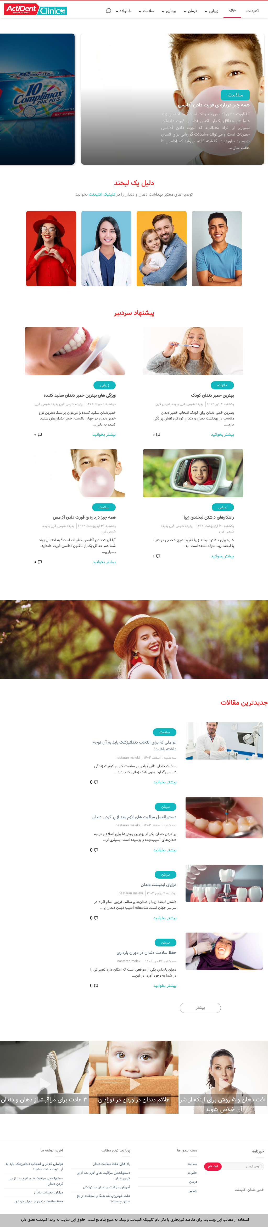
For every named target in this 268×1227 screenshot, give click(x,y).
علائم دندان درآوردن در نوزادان (134, 1100)
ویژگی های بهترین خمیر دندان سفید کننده (80, 395)
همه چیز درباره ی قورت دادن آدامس (84, 517)
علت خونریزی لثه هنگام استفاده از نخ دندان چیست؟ (103, 1198)
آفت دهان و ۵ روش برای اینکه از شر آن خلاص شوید (223, 1104)
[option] (103, 100)
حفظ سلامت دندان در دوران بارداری (146, 952)
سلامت (165, 87)
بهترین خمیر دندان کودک (212, 395)
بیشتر (200, 1008)
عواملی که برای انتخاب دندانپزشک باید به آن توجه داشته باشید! (34, 1166)
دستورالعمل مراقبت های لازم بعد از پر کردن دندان (134, 817)
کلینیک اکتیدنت (102, 194)
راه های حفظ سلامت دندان (111, 1164)
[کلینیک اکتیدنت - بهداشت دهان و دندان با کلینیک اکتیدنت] (35, 9)
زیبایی (104, 385)
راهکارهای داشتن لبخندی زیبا (209, 517)
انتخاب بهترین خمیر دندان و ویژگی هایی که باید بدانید (136, 101)
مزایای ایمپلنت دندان (158, 884)
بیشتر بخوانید (222, 434)
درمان (165, 807)
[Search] (108, 12)
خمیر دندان (255, 1190)
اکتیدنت (240, 1190)
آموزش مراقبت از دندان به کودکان (106, 1187)
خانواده (222, 385)
